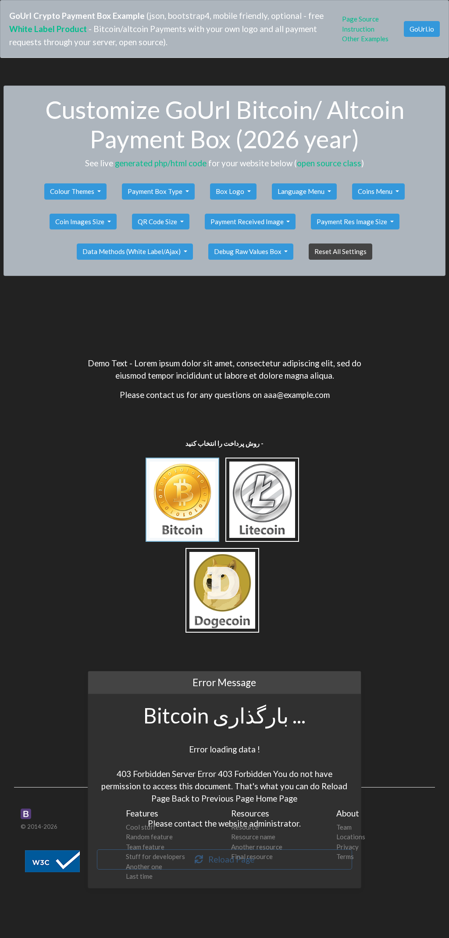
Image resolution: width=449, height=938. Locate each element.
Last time (139, 876)
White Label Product (48, 29)
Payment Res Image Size (352, 222)
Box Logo (231, 191)
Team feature (145, 847)
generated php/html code (161, 163)
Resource (245, 827)
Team (344, 827)
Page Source (360, 19)
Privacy (347, 847)
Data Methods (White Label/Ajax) (132, 251)
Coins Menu (376, 191)
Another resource (256, 847)
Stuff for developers (155, 856)
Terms (345, 856)
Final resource (252, 856)
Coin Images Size (80, 222)
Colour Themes (73, 191)
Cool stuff (141, 827)
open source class (329, 163)
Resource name (253, 837)
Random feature (149, 837)
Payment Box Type (156, 191)
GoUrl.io (422, 29)
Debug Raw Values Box (248, 251)
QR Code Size (158, 222)
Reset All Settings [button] (340, 251)
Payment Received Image (247, 222)
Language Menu (302, 191)
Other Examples (365, 39)
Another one (144, 866)
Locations (350, 837)
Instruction (358, 29)
